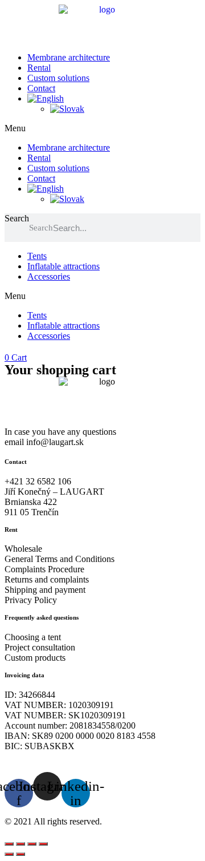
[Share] (31, 844)
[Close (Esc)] (43, 844)
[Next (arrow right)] (20, 854)
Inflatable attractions (63, 266)
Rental (39, 67)
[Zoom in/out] (9, 844)
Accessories (48, 276)
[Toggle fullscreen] (20, 844)
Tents (37, 256)
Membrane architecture (68, 57)
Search (17, 218)
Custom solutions (58, 78)
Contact (41, 88)
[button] (102, 128)
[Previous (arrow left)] (9, 854)
